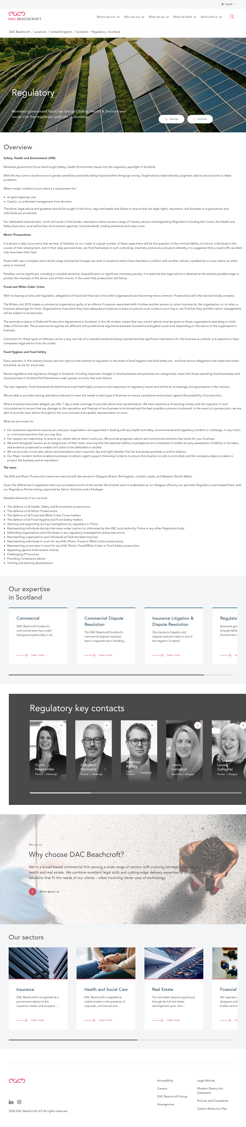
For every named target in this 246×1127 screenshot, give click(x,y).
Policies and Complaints (212, 1101)
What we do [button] (157, 17)
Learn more (37, 655)
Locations (40, 32)
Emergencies (165, 1104)
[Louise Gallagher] (243, 725)
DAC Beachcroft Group (172, 1096)
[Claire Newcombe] (61, 725)
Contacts (202, 119)
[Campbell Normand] (106, 725)
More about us (49, 891)
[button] (232, 16)
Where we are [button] (106, 17)
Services (174, 119)
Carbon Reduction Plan (212, 1109)
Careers (162, 1088)
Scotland (82, 32)
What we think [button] (182, 17)
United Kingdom (61, 32)
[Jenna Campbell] (197, 725)
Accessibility (165, 1080)
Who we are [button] (132, 17)
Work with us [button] (209, 17)
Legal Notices (206, 1080)
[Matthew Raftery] (152, 725)
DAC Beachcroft (19, 32)
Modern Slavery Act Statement (210, 1090)
